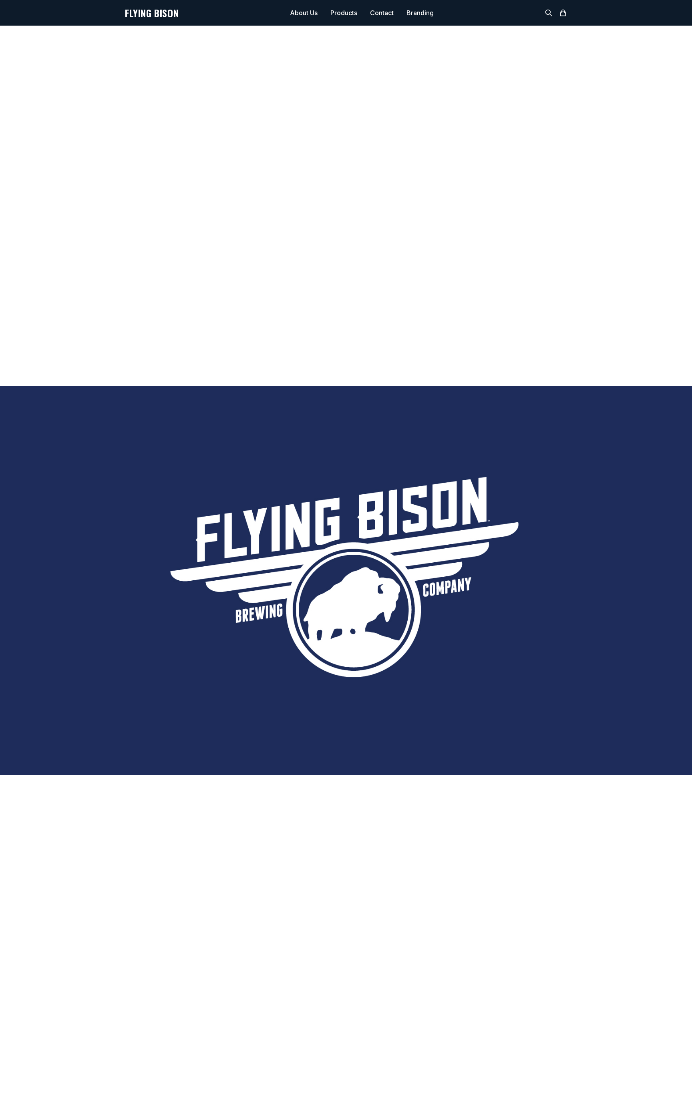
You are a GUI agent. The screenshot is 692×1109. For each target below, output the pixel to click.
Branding (420, 13)
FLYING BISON (152, 12)
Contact (382, 13)
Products (343, 13)
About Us (304, 13)
